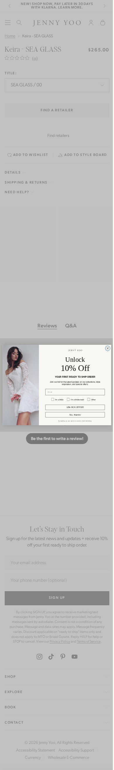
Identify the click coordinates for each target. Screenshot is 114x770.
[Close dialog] (106, 348)
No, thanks (73, 415)
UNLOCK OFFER (73, 407)
